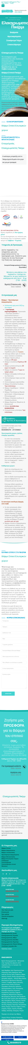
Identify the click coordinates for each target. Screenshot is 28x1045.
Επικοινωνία (5, 912)
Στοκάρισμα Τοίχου (14, 40)
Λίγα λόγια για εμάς (7, 910)
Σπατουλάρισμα (14, 44)
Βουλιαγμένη (5, 980)
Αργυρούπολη (20, 976)
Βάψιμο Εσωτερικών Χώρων (10, 859)
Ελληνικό (17, 984)
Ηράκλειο (18, 986)
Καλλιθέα (4, 990)
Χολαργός (16, 1011)
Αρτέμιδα (4, 978)
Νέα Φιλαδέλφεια (21, 998)
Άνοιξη (14, 976)
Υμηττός (14, 1009)
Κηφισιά (17, 992)
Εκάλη (12, 984)
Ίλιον (13, 988)
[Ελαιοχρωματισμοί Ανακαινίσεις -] (7, 11)
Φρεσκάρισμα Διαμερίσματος (10, 855)
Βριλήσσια (13, 980)
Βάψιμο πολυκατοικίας (8, 852)
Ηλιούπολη (11, 986)
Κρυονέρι (12, 992)
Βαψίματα (14, 32)
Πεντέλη (4, 1005)
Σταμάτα (4, 1009)
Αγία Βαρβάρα (6, 970)
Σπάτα (23, 1007)
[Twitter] (6, 873)
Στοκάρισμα (5, 860)
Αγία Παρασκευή (16, 970)
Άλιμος (9, 976)
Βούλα (24, 978)
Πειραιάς (21, 1003)
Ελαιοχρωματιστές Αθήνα (9, 938)
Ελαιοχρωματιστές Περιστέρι (10, 942)
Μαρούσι (20, 994)
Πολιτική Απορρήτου (8, 916)
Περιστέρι (15, 1005)
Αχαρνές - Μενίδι (13, 978)
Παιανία (18, 1000)
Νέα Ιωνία (4, 998)
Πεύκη (3, 1007)
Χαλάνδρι (9, 1011)
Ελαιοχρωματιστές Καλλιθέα (10, 940)
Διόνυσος (20, 982)
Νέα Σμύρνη (11, 998)
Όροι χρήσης (5, 914)
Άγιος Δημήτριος (13, 972)
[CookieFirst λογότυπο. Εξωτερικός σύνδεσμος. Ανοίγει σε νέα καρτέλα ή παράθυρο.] (1, 1022)
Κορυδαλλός (5, 992)
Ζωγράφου (5, 986)
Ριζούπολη (19, 1017)
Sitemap (4, 918)
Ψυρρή (4, 1017)
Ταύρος (9, 1009)
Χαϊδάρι (4, 1011)
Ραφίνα (18, 1007)
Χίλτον (8, 1017)
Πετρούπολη (22, 1005)
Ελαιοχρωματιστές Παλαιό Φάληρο (12, 944)
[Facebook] (9, 873)
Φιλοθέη (19, 1009)
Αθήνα (23, 974)
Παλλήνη (9, 1003)
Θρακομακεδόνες (7, 988)
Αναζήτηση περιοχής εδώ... (9, 946)
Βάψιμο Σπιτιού (6, 848)
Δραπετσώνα (5, 984)
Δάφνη (15, 982)
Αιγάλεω (4, 976)
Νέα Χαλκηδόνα (6, 1000)
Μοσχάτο (13, 996)
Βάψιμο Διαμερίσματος (8, 850)
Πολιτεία (13, 1007)
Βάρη (20, 978)
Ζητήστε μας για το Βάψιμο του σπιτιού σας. (14, 730)
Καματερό (10, 990)
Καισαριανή (19, 988)
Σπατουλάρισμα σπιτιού (9, 864)
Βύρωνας (19, 980)
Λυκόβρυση (5, 994)
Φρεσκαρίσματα (14, 36)
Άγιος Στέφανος (16, 974)
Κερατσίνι (17, 990)
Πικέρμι (8, 1007)
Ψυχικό (21, 1011)
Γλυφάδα (9, 982)
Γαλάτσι (4, 982)
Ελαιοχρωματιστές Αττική (9, 933)
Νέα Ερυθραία (21, 996)
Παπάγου (15, 1003)
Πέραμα (9, 1005)
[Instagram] (3, 873)
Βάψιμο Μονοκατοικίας (8, 857)
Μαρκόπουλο (13, 994)
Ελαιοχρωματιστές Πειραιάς (10, 935)
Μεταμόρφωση (6, 996)
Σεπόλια (13, 1017)
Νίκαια (13, 1000)
